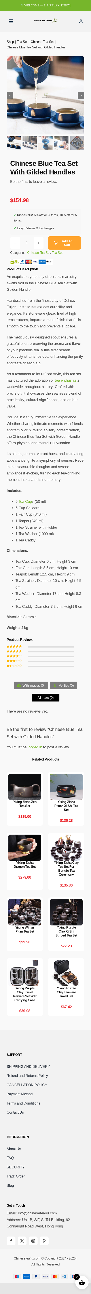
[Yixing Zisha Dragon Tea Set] (24, 838)
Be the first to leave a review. (33, 182)
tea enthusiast (66, 380)
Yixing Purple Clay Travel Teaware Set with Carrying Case (24, 994)
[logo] (45, 20)
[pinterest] (44, 1241)
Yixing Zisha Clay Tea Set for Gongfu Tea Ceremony (66, 868)
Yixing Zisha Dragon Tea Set (25, 864)
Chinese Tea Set (38, 252)
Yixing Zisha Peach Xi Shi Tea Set (66, 806)
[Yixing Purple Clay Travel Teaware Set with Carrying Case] (24, 963)
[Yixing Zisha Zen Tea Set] (24, 777)
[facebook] (11, 1241)
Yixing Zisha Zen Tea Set (25, 804)
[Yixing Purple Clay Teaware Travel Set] (66, 963)
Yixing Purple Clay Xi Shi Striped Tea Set (66, 931)
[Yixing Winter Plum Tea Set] (24, 902)
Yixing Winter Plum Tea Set (24, 929)
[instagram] (33, 1241)
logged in (35, 747)
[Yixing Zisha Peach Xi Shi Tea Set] (66, 777)
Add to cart (67, 243)
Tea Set (57, 252)
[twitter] (22, 1241)
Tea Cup (25, 501)
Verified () (66, 685)
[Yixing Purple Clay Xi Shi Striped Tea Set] (66, 902)
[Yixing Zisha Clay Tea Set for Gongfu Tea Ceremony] (66, 838)
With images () (33, 685)
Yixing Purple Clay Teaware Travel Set (66, 992)
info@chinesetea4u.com (37, 1213)
